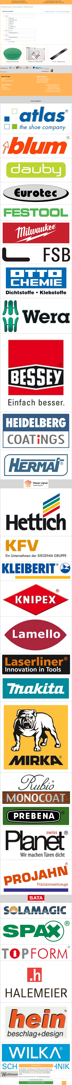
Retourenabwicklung (42, 81)
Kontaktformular (5, 89)
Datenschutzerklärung (7, 81)
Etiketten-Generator (42, 82)
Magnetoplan (13, 32)
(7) (14, 32)
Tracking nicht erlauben (36, 1082)
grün (11, 23)
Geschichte (4, 87)
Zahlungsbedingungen (43, 79)
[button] (63, 12)
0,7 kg (11, 41)
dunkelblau (12, 20)
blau (11, 18)
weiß (11, 28)
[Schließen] (51, 1065)
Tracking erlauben (36, 1080)
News (2, 86)
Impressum (4, 78)
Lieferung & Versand (42, 78)
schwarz (12, 26)
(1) (11, 18)
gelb (11, 21)
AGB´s (3, 79)
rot (10, 25)
